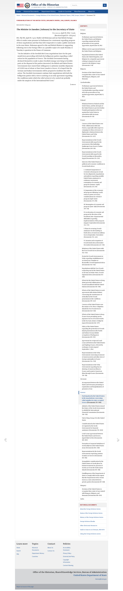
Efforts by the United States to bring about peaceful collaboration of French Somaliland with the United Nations (93, 284)
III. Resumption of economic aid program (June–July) (94, 207)
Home (18, 548)
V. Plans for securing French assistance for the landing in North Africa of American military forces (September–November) (94, 233)
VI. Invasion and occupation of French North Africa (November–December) (94, 243)
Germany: (83, 379)
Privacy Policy (67, 553)
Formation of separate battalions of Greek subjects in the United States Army (93, 446)
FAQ (18, 554)
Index (82, 499)
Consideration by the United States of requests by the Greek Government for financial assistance (93, 427)
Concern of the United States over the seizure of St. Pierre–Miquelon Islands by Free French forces (92, 308)
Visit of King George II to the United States (93, 419)
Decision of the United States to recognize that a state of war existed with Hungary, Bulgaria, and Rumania (93, 76)
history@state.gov (101, 579)
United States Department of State (90, 575)
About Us (50, 548)
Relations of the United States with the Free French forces (93, 251)
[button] (31, 11)
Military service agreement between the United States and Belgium (93, 50)
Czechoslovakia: (85, 82)
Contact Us (51, 551)
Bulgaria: (83, 69)
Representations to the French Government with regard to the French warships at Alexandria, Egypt (92, 155)
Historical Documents (35, 549)
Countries (35, 556)
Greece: (83, 392)
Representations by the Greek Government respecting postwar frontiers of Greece (92, 455)
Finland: (83, 100)
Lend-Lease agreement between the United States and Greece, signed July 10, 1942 (92, 437)
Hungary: (83, 485)
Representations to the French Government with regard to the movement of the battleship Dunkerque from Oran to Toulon (92, 144)
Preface (82, 30)
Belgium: (83, 33)
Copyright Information (66, 561)
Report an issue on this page (25, 587)
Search (19, 551)
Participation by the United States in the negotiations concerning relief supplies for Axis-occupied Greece (93, 399)
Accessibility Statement (66, 549)
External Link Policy (69, 556)
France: (82, 120)
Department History (38, 553)
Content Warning (68, 565)
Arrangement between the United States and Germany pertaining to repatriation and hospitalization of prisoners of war (93, 386)
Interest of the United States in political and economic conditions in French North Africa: (93, 164)
